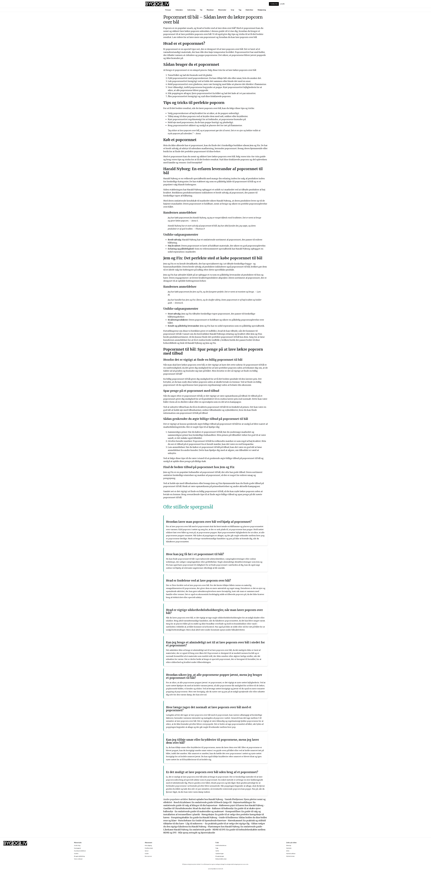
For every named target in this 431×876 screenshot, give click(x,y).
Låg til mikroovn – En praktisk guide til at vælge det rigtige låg (218, 823)
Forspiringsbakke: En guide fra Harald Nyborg (194, 817)
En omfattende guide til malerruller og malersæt (199, 811)
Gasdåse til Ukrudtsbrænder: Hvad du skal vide (186, 808)
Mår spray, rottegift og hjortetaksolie (196, 832)
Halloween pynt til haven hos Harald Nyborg (241, 805)
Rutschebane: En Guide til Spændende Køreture (202, 820)
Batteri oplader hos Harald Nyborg (206, 799)
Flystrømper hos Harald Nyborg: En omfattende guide (235, 826)
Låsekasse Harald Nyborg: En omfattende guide (187, 829)
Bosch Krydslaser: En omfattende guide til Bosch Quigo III (203, 802)
